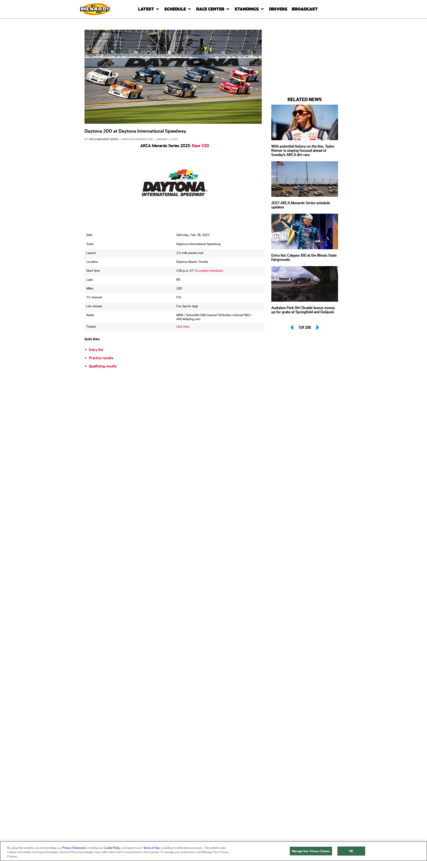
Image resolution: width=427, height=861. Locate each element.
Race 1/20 (200, 145)
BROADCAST (305, 9)
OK (351, 851)
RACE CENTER (210, 9)
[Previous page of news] (292, 327)
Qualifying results (103, 366)
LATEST (146, 9)
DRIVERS (278, 9)
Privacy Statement (74, 847)
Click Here (183, 326)
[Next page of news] (317, 327)
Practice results (101, 358)
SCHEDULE (175, 9)
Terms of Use (151, 847)
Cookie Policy (112, 847)
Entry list (96, 350)
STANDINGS (247, 9)
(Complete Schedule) (209, 270)
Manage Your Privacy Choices (311, 851)
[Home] (95, 9)
